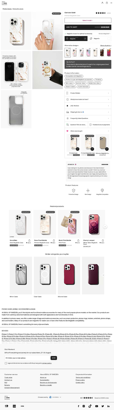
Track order (8, 377)
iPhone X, (81, 338)
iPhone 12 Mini (20, 338)
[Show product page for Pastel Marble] (88, 53)
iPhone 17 (5, 334)
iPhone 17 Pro (13, 334)
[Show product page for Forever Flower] (74, 53)
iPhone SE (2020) (91, 338)
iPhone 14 (22, 336)
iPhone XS (56, 338)
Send (54, 358)
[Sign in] (102, 3)
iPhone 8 (100, 338)
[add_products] (77, 149)
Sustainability (44, 380)
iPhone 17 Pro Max (24, 334)
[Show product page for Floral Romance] (81, 53)
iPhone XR (73, 338)
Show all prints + (105, 45)
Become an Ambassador (48, 382)
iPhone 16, (56, 334)
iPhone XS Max (65, 338)
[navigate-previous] (105, 227)
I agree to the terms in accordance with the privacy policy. (30, 363)
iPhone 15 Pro (102, 334)
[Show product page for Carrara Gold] (68, 52)
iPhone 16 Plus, (74, 334)
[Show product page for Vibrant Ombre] (109, 53)
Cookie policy (80, 382)
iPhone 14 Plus (40, 336)
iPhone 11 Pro (42, 338)
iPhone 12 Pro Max (10, 338)
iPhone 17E (41, 334)
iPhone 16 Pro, (64, 334)
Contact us (8, 380)
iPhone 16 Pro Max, (85, 334)
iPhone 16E (48, 334)
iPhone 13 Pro (69, 336)
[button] (95, 397)
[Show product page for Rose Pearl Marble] (95, 53)
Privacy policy (80, 380)
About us (43, 377)
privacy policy (47, 363)
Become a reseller (46, 385)
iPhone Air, (33, 334)
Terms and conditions (83, 377)
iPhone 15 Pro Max (13, 336)
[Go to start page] (4, 3)
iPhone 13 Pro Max (80, 336)
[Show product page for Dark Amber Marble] (102, 53)
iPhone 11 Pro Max (31, 338)
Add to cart (87, 27)
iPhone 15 (95, 334)
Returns (7, 385)
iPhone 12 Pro (101, 336)
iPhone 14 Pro (30, 336)
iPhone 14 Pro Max (51, 336)
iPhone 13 (61, 336)
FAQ (5, 382)
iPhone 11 (49, 338)
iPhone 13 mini (91, 336)
